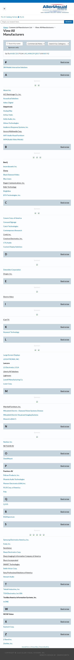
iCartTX (6, 320)
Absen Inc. (7, 90)
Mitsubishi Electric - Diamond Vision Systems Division (23, 411)
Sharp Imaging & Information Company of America (22, 556)
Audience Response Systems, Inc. (15, 127)
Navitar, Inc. (7, 442)
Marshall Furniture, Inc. (12, 407)
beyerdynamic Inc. (10, 166)
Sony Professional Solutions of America (17, 573)
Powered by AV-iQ (44, 647)
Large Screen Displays (11, 355)
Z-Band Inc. (7, 639)
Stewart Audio (8, 577)
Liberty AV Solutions (10, 371)
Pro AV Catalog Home (9, 17)
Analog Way (7, 111)
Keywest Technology (11, 332)
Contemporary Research (12, 230)
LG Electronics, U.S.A (11, 367)
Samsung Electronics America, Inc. (16, 540)
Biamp (5, 171)
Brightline (7, 191)
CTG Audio (7, 243)
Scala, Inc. (7, 544)
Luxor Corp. (7, 384)
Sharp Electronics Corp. (12, 552)
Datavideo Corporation (12, 270)
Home (5, 27)
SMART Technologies (11, 564)
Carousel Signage (9, 222)
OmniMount (8, 458)
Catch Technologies (10, 226)
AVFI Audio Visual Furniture (13, 135)
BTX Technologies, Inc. (12, 195)
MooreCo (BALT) (9, 419)
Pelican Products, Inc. (11, 475)
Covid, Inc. (7, 234)
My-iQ (21, 17)
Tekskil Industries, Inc (11, 589)
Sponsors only (13, 47)
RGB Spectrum (8, 517)
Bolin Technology (9, 187)
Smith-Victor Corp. (10, 568)
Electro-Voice (8, 297)
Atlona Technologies (11, 123)
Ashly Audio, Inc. (9, 119)
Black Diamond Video (11, 175)
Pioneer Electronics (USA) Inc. (14, 483)
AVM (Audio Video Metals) (13, 139)
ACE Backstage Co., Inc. (12, 94)
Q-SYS (5, 504)
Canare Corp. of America (12, 218)
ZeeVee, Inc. (8, 643)
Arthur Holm (8, 115)
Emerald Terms (26, 647)
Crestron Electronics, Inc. (12, 238)
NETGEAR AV (8, 446)
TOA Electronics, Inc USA (12, 593)
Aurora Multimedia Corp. (12, 131)
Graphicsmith (63, 655)
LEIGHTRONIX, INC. (11, 359)
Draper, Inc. (7, 274)
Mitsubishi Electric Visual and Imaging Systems (20, 415)
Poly (5, 492)
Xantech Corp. (8, 627)
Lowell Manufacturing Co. (13, 380)
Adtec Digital (8, 103)
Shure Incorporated (10, 560)
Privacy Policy (34, 647)
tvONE (6, 602)
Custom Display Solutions (12, 247)
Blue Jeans (7, 179)
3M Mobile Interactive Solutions (15, 67)
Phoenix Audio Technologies (14, 479)
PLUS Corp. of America (11, 487)
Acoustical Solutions (10, 98)
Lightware (7, 375)
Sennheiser (7, 548)
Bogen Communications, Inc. (14, 183)
